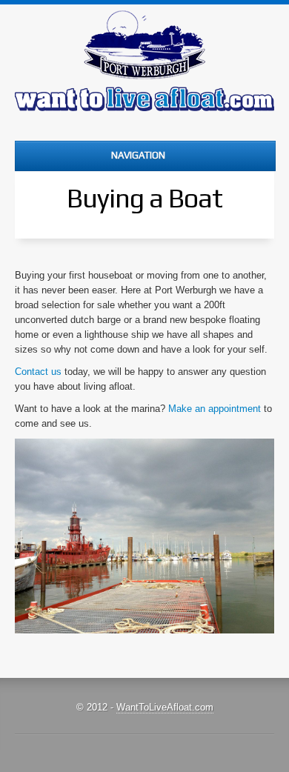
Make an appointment (214, 408)
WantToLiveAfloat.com (164, 707)
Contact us (38, 371)
